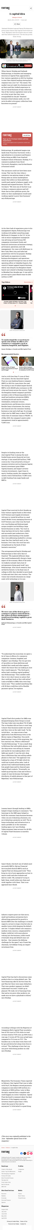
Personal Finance (6, 1200)
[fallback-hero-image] (9, 361)
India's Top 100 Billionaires (8, 1171)
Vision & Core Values (13, 1224)
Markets (3, 1196)
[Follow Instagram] (31, 1153)
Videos (20, 1193)
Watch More (27, 282)
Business (3, 1193)
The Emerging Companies (8, 1173)
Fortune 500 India (6, 1176)
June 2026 (4, 1213)
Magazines (5, 1206)
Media (20, 1190)
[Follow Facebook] (21, 1153)
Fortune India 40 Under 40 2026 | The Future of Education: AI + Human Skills (15, 302)
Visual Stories (21, 1198)
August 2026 (4, 1209)
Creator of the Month (6, 1169)
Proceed (28, 65)
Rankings (4, 1166)
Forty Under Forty (6, 1182)
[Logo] (5, 8)
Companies (21, 1169)
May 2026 (3, 1216)
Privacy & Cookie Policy (13, 1221)
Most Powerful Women (7, 1178)
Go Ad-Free (26, 135)
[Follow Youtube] (28, 1153)
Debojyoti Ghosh (17, 17)
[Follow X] (24, 1153)
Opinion (3, 1202)
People (19, 1171)
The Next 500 (4, 1180)
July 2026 (3, 1211)
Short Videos (21, 1196)
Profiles (20, 1166)
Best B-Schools (5, 1184)
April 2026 (4, 1218)
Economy (3, 1198)
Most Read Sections (7, 1190)
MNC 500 (3, 1186)
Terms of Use (23, 1221)
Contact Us (23, 1224)
